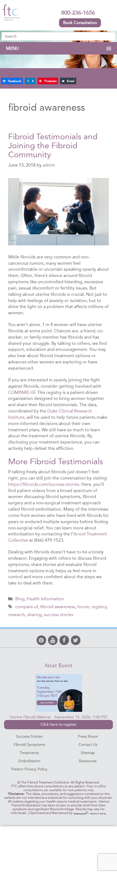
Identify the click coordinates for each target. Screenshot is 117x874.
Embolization (29, 761)
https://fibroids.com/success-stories (43, 484)
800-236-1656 (78, 12)
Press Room (88, 736)
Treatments (29, 753)
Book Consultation (80, 22)
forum (83, 606)
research (16, 614)
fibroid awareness (57, 606)
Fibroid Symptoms (29, 744)
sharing (34, 614)
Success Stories (29, 736)
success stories (58, 614)
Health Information (45, 598)
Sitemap (88, 753)
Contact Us (87, 744)
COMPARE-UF (21, 392)
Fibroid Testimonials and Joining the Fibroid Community (52, 145)
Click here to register (59, 724)
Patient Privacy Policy (29, 769)
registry (98, 606)
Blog (19, 598)
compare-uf (26, 606)
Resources (88, 761)
